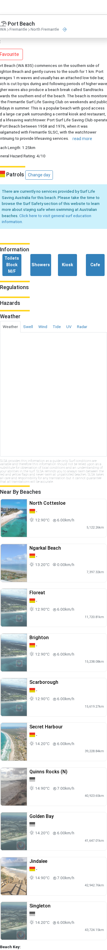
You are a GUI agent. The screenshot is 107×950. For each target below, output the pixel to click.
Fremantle (18, 29)
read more (82, 138)
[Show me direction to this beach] (65, 29)
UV (69, 326)
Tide (57, 326)
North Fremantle (45, 29)
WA (3, 29)
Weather (10, 326)
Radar (82, 326)
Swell (28, 326)
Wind (42, 326)
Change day (39, 175)
